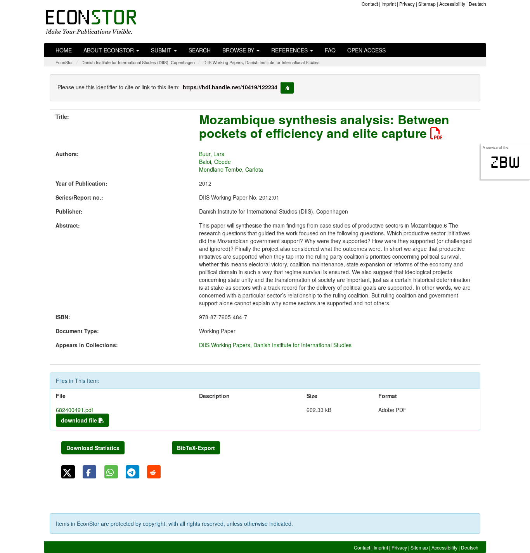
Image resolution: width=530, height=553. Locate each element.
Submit (162, 50)
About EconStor (109, 50)
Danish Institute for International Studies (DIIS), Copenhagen (138, 62)
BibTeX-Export (196, 448)
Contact (370, 3)
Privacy (407, 3)
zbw (505, 162)
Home (63, 50)
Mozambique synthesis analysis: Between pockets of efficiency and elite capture (324, 126)
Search (200, 50)
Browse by (239, 50)
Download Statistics (93, 448)
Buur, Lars (211, 154)
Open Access (366, 50)
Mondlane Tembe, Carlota (231, 169)
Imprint (388, 3)
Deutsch (477, 3)
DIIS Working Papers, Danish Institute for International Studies (261, 62)
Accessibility (452, 3)
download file (80, 420)
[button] (68, 471)
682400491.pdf (74, 410)
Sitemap (427, 3)
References (290, 50)
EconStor (64, 62)
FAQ (330, 50)
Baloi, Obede (215, 161)
